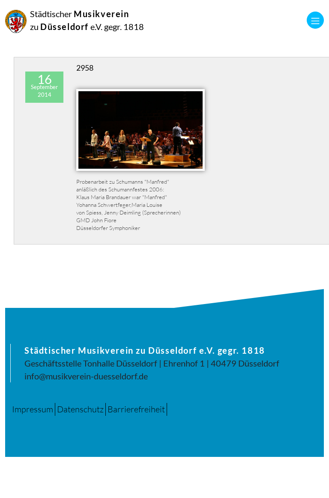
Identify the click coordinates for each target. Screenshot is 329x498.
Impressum (32, 409)
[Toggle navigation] (315, 20)
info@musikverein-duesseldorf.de (86, 376)
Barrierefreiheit (136, 409)
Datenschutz (80, 409)
